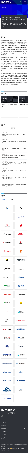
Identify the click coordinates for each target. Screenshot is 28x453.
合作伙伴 (4, 199)
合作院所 (11, 199)
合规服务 (3, 428)
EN (21, 2)
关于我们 (3, 434)
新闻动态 (3, 431)
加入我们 (3, 438)
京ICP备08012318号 (5, 448)
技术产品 (3, 422)
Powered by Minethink (5, 450)
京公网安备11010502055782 (18, 448)
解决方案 (3, 425)
